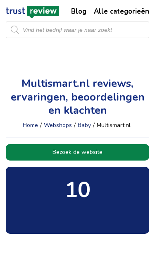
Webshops (58, 125)
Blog (78, 11)
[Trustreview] (32, 12)
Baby (84, 125)
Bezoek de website (77, 152)
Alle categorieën (121, 11)
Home (30, 125)
